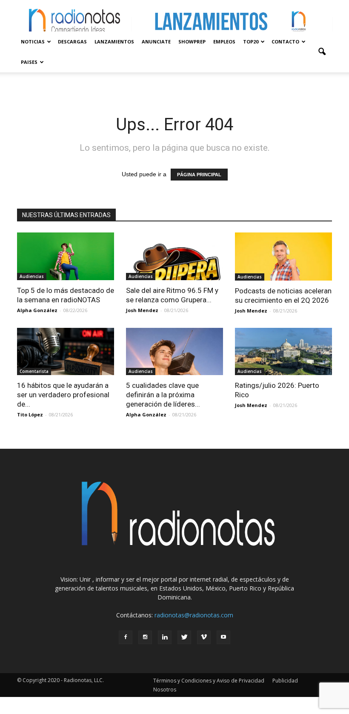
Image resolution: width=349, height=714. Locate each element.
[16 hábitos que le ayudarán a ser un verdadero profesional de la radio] (65, 352)
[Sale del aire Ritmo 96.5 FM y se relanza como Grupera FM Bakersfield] (174, 256)
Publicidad (285, 680)
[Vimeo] (204, 637)
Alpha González (37, 310)
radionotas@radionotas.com (193, 615)
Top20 (250, 41)
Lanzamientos (114, 41)
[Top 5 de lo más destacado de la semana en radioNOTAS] (65, 256)
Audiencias (32, 276)
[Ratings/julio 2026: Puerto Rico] (283, 352)
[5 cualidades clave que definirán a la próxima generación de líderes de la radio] (174, 352)
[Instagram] (145, 637)
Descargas (72, 41)
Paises (29, 62)
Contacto (285, 41)
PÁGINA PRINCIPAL (199, 174)
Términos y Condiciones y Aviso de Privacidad (208, 680)
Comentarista (34, 371)
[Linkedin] (165, 637)
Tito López (30, 414)
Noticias (33, 41)
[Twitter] (184, 637)
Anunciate (156, 41)
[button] (322, 52)
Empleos (224, 41)
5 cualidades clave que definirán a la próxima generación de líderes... (163, 394)
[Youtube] (223, 637)
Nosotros (164, 689)
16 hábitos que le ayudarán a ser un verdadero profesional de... (63, 394)
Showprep (192, 41)
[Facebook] (125, 637)
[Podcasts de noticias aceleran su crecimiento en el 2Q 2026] (283, 256)
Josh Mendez (142, 310)
